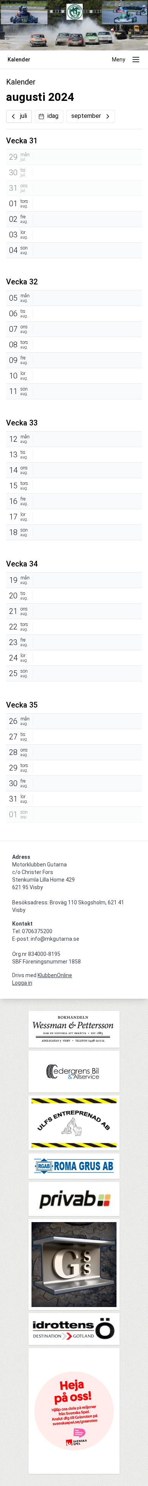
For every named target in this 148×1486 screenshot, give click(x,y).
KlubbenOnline (55, 975)
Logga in (22, 983)
